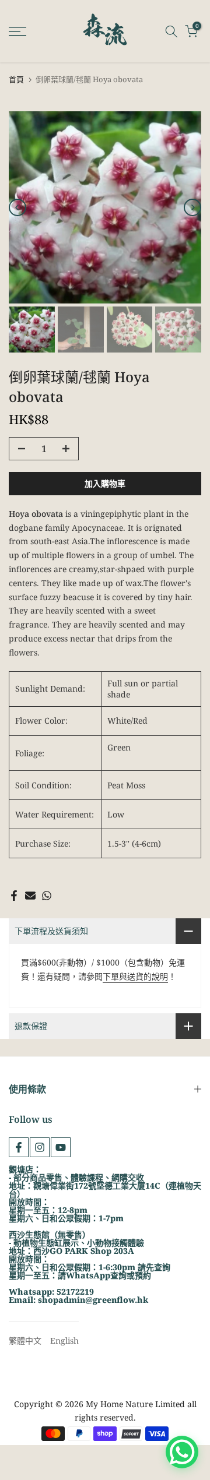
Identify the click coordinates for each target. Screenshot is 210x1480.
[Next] (192, 207)
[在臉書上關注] (19, 1147)
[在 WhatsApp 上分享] (46, 895)
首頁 (16, 79)
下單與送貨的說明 (135, 976)
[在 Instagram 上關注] (40, 1147)
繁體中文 (25, 1340)
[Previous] (17, 207)
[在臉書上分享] (14, 895)
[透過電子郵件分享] (30, 895)
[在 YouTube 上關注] (61, 1147)
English (64, 1340)
